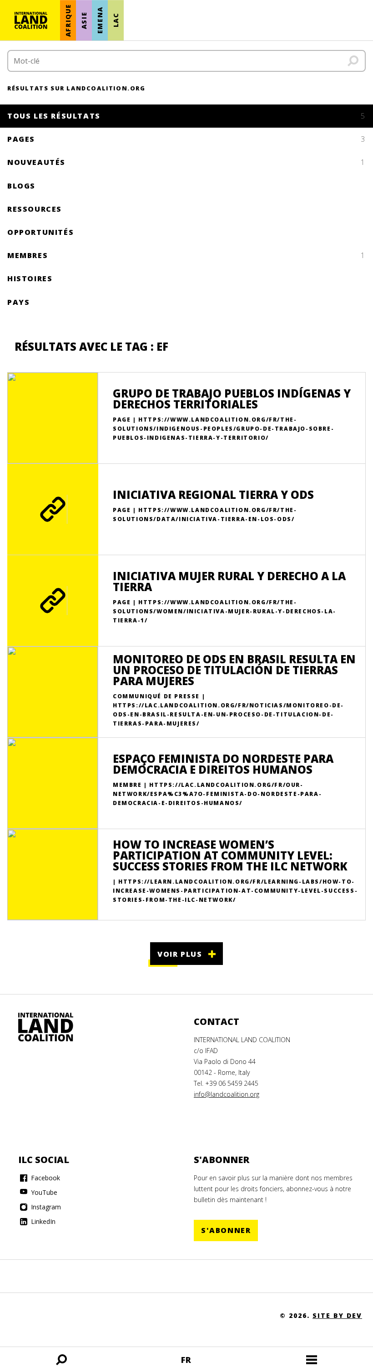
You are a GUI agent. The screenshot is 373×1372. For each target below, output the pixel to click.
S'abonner (226, 1230)
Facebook (44, 1177)
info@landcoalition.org (226, 1094)
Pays (18, 302)
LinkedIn (42, 1221)
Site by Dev (337, 1315)
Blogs (21, 186)
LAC (115, 20)
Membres (186, 255)
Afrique (68, 20)
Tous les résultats (186, 116)
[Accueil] (31, 20)
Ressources (34, 209)
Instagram (45, 1207)
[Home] (54, 1027)
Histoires (29, 278)
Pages (186, 139)
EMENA (100, 20)
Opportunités (40, 232)
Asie (84, 20)
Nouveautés (186, 162)
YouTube (43, 1192)
